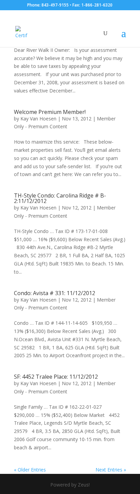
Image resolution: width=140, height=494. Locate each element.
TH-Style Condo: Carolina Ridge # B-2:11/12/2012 (60, 198)
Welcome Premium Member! (50, 112)
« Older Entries (30, 469)
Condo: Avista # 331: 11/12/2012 (54, 293)
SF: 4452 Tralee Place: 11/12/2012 (56, 376)
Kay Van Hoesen (38, 118)
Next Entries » (110, 469)
